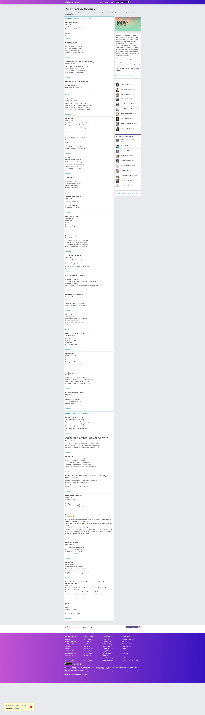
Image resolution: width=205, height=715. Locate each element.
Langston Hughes (107, 648)
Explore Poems (68, 655)
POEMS (84, 627)
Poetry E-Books (88, 660)
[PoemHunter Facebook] (74, 664)
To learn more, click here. (12, 708)
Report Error (119, 667)
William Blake (106, 655)
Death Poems (87, 644)
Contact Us (108, 667)
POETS (90, 627)
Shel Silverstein (106, 653)
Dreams (124, 648)
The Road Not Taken (127, 644)
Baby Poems (87, 641)
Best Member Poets (70, 651)
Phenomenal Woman (128, 639)
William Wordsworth (108, 660)
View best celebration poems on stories (127, 193)
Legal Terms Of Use (105, 668)
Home (101, 2)
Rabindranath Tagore (108, 658)
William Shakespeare (108, 644)
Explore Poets (68, 658)
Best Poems (67, 639)
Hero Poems (87, 658)
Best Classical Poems (70, 644)
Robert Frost (106, 639)
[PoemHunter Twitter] (77, 664)
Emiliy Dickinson (107, 651)
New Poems (67, 646)
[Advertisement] (24, 699)
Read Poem (68, 38)
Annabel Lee (125, 651)
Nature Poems (88, 653)
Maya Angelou (106, 641)
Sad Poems (87, 646)
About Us (74, 667)
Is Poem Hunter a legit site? (130, 667)
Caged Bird (125, 653)
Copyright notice (82, 667)
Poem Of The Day (69, 660)
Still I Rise (124, 641)
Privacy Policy (95, 668)
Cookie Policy (90, 667)
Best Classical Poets (70, 653)
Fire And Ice (125, 658)
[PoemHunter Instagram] (80, 664)
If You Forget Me (126, 646)
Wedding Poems (88, 651)
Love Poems (87, 639)
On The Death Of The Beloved (130, 660)
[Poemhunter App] (68, 663)
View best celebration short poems (125, 75)
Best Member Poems (70, 641)
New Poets (67, 648)
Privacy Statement (99, 667)
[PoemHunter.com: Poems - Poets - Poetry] (72, 2)
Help (113, 667)
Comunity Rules (86, 668)
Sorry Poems (87, 655)
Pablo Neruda (106, 646)
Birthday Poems (88, 648)
